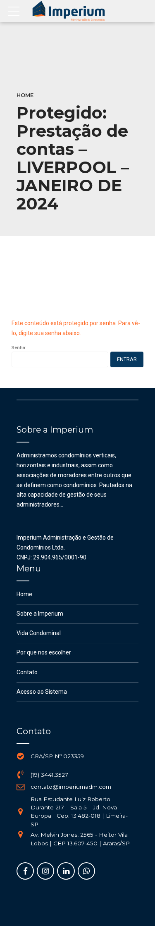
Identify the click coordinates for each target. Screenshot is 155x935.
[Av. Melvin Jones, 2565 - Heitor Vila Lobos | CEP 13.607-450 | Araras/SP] (21, 834)
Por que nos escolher (44, 652)
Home (25, 95)
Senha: (19, 347)
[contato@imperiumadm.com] (21, 787)
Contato (27, 672)
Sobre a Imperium (40, 613)
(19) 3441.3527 (49, 774)
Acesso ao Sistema (42, 691)
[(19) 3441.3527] (21, 775)
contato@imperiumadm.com (71, 786)
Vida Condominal (39, 633)
